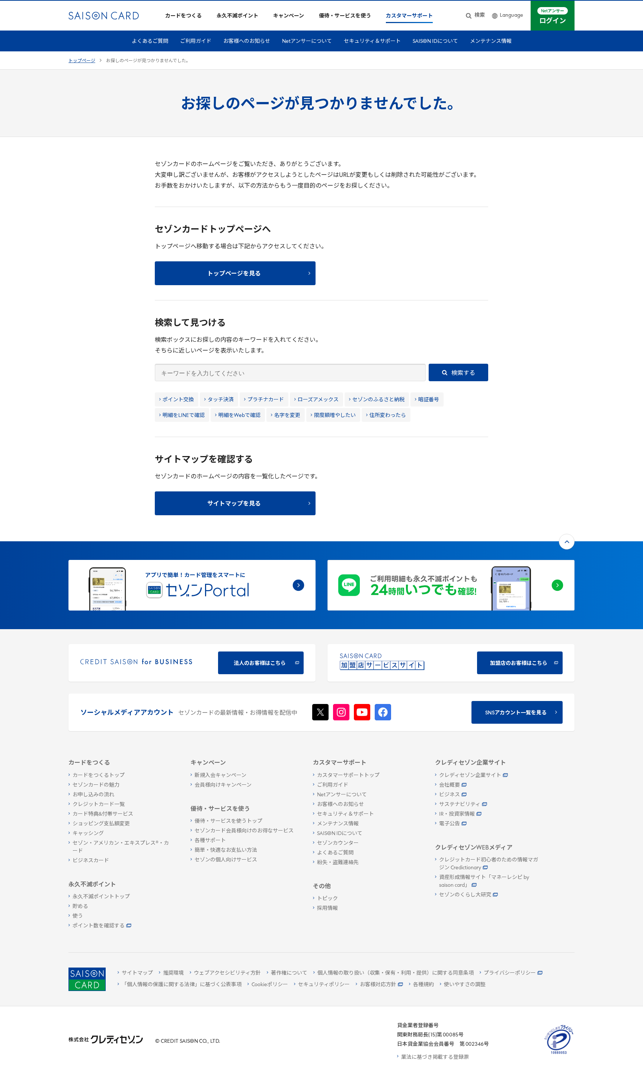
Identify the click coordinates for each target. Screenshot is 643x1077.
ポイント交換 (178, 400)
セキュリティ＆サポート (372, 41)
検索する (462, 373)
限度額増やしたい (335, 415)
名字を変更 (287, 415)
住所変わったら (388, 415)
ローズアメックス (318, 400)
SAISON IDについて (435, 41)
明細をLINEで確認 (184, 415)
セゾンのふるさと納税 (378, 400)
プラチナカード (265, 400)
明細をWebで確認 (239, 415)
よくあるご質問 (150, 41)
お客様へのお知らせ (246, 41)
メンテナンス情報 (491, 41)
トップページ (81, 61)
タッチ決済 (221, 400)
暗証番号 (428, 400)
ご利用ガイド (195, 41)
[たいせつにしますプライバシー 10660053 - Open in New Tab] (559, 1054)
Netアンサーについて (307, 41)
